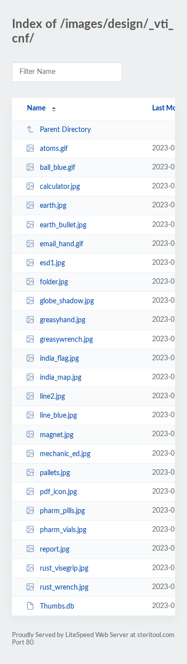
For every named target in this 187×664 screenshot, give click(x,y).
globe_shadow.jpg (67, 301)
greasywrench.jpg (66, 339)
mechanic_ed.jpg (65, 454)
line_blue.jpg (58, 415)
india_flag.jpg (59, 358)
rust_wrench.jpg (64, 587)
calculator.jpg (60, 186)
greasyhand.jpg (62, 320)
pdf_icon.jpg (58, 492)
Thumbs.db (57, 606)
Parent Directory (65, 129)
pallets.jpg (55, 473)
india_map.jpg (60, 377)
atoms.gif (54, 148)
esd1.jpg (52, 263)
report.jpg (54, 549)
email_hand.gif (61, 244)
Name (36, 108)
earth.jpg (53, 205)
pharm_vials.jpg (63, 530)
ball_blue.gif (57, 167)
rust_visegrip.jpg (64, 568)
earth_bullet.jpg (63, 225)
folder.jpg (54, 282)
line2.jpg (52, 396)
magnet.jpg (56, 434)
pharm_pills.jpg (62, 511)
